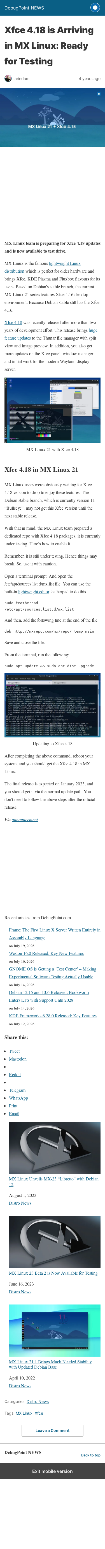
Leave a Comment (52, 1430)
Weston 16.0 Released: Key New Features (46, 953)
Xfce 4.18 (13, 322)
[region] (52, 195)
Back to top (91, 1455)
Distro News (20, 1203)
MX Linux (24, 1413)
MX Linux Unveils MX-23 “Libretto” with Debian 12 (54, 1181)
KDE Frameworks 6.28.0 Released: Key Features (53, 1015)
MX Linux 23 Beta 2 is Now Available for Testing (53, 1272)
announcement (25, 819)
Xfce (39, 1413)
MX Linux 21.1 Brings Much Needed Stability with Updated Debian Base (50, 1364)
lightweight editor (33, 591)
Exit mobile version (52, 1471)
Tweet (14, 1051)
